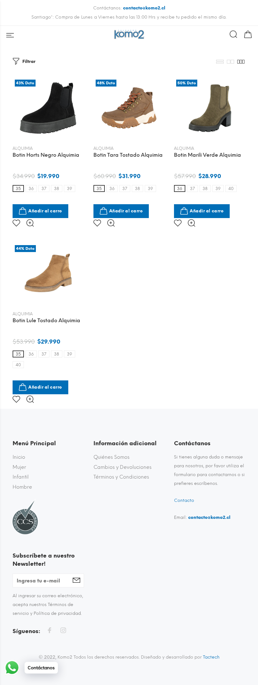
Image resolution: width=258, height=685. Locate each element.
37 (44, 188)
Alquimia (23, 148)
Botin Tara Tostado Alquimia (128, 155)
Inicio (19, 457)
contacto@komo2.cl (144, 8)
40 (230, 188)
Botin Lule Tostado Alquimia (46, 320)
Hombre (22, 487)
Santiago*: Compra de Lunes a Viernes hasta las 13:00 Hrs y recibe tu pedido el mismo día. (129, 17)
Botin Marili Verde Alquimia (207, 155)
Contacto (184, 500)
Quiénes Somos (111, 457)
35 (18, 188)
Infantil (21, 477)
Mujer (19, 467)
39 (69, 188)
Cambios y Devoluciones (122, 467)
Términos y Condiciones (121, 477)
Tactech (211, 657)
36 (31, 188)
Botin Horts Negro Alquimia (46, 155)
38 (56, 188)
